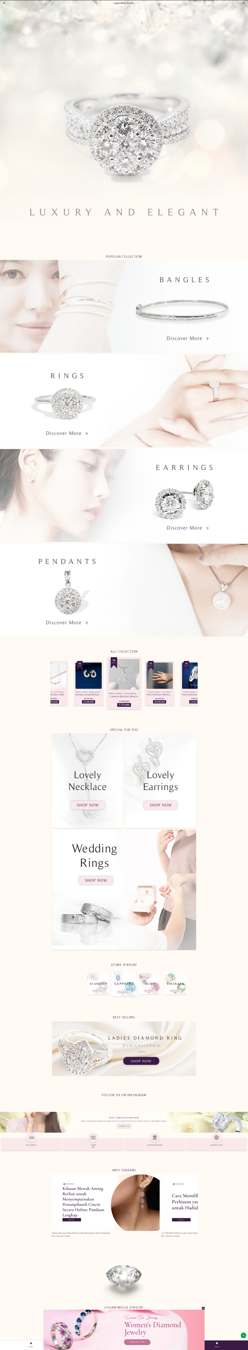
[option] (124, 124)
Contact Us (124, 1126)
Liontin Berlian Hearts (53, 694)
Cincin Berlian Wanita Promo (88, 694)
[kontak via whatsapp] (243, 1335)
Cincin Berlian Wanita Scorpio (124, 696)
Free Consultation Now (124, 1118)
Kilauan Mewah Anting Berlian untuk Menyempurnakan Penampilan (81, 1233)
